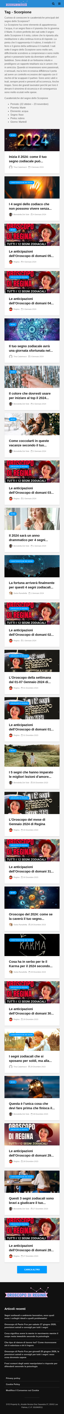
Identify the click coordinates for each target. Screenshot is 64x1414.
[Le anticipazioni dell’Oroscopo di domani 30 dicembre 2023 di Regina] (32, 992)
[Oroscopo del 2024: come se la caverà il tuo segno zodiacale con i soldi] (32, 897)
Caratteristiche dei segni (22, 182)
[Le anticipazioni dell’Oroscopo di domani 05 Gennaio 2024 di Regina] (32, 234)
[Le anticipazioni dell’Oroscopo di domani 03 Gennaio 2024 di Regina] (32, 471)
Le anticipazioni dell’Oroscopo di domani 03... (31, 490)
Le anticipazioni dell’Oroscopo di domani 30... (31, 1011)
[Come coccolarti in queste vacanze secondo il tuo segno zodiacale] (32, 424)
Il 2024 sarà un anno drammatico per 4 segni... (28, 538)
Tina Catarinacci (20, 167)
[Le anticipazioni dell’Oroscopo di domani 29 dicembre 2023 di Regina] (32, 1134)
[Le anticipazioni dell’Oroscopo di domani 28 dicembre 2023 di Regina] (32, 1229)
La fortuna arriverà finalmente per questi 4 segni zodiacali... (31, 585)
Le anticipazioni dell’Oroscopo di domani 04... (31, 301)
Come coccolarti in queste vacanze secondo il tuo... (29, 443)
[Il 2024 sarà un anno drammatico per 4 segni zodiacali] (32, 518)
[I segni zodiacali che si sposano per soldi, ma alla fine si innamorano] (32, 1039)
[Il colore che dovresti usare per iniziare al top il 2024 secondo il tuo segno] (32, 376)
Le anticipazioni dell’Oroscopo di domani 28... (31, 1248)
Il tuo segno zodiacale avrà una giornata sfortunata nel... (31, 348)
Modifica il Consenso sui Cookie (22, 1390)
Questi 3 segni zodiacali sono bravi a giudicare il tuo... (31, 1201)
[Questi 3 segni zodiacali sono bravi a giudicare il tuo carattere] (32, 1181)
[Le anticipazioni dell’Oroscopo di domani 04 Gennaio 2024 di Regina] (32, 282)
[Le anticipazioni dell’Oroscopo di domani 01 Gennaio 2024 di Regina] (32, 708)
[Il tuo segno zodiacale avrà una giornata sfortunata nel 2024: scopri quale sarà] (32, 329)
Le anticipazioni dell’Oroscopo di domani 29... (31, 1153)
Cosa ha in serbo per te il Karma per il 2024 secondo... (31, 964)
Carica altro (32, 1269)
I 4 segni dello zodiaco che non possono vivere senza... (30, 206)
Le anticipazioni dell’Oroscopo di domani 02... (31, 632)
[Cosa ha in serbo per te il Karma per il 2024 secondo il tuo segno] (32, 945)
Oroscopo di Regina (19, 277)
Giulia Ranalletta (20, 593)
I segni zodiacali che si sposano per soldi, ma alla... (30, 1058)
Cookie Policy (13, 1384)
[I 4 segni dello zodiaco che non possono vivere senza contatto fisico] (32, 187)
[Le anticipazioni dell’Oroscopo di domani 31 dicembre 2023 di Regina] (32, 850)
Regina (16, 262)
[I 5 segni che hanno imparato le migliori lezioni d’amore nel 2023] (32, 755)
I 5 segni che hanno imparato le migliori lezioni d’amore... (31, 774)
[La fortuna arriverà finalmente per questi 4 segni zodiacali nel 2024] (32, 566)
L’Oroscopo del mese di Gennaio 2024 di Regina (27, 822)
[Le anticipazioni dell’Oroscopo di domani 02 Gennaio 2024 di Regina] (32, 613)
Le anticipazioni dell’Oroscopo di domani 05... (31, 254)
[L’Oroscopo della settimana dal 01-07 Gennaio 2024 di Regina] (32, 660)
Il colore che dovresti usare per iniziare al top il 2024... (30, 396)
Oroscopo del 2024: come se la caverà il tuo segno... (31, 916)
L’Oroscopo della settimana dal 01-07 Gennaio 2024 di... (30, 680)
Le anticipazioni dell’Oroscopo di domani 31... (31, 869)
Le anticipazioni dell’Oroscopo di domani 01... (31, 727)
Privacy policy (13, 1378)
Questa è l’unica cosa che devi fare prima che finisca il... (32, 1106)
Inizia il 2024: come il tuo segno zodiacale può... (28, 159)
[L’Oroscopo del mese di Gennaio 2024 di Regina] (32, 802)
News (13, 135)
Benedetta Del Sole (21, 214)
